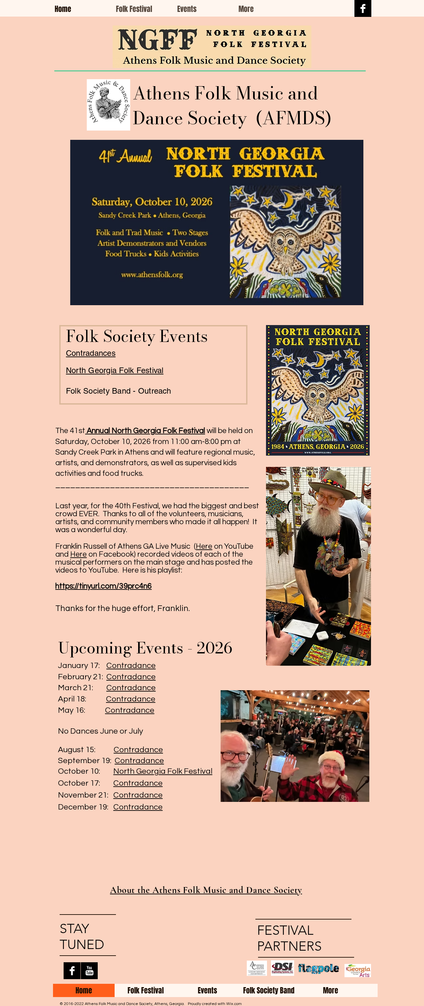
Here (204, 546)
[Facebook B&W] (362, 8)
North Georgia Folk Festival (162, 771)
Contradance (131, 665)
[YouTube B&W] (89, 970)
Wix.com (234, 1004)
